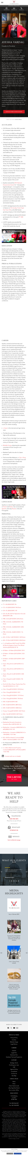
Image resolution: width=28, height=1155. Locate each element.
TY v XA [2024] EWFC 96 (9, 604)
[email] (17, 1028)
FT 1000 (21, 217)
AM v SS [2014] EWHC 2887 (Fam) (12, 704)
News (14, 1081)
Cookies (14, 1039)
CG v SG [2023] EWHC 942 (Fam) (12, 607)
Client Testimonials (14, 1086)
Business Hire (14, 1055)
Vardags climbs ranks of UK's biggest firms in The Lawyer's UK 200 (14, 768)
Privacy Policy (14, 1037)
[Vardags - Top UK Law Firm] (14, 3)
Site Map (14, 1075)
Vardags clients (14, 1063)
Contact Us (14, 1073)
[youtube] (14, 1028)
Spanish (4, 508)
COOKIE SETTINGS (10, 1153)
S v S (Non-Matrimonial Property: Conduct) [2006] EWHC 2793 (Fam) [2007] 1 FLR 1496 (14, 749)
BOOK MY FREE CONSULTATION (14, 111)
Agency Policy (14, 1069)
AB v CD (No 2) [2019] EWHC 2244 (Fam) (14, 640)
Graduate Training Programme (14, 1057)
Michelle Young (7, 445)
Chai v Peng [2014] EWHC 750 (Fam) (13, 698)
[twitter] (11, 1028)
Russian (14, 508)
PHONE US (21, 9)
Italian (11, 506)
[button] (9, 881)
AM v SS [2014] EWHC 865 (10, 701)
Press (14, 1083)
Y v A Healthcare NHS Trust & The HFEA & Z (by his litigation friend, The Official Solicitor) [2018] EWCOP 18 (14, 645)
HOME (7, 119)
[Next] (26, 871)
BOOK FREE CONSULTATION (14, 5)
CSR (14, 1067)
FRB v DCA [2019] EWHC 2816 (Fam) (13, 618)
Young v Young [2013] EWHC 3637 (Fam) (14, 711)
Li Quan (5, 428)
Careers (14, 1050)
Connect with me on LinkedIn (13, 756)
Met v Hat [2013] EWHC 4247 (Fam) (12, 714)
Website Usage (14, 1042)
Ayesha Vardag (18, 119)
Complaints (14, 1071)
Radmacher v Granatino (8, 55)
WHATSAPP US (6, 9)
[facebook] (8, 1028)
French (5, 506)
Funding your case (14, 1065)
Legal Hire (14, 1052)
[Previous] (1, 871)
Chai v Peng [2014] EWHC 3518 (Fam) (13, 689)
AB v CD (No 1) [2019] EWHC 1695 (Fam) (14, 637)
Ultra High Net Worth (14, 1088)
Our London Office (14, 1090)
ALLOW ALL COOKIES (17, 1153)
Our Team (12, 119)
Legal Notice (14, 1044)
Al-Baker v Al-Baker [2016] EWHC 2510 (13, 650)
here (22, 100)
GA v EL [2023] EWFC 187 (10, 610)
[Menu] (2, 2)
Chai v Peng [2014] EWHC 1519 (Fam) (13, 695)
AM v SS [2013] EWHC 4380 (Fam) (12, 708)
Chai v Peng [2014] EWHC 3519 (11, 692)
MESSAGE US (14, 9)
